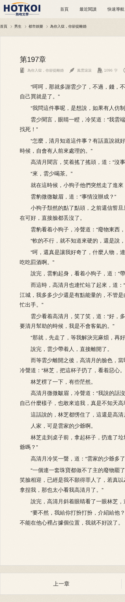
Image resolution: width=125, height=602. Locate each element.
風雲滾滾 (80, 70)
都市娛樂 (36, 26)
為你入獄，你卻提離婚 (68, 26)
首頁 (64, 9)
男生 (18, 26)
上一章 (61, 584)
